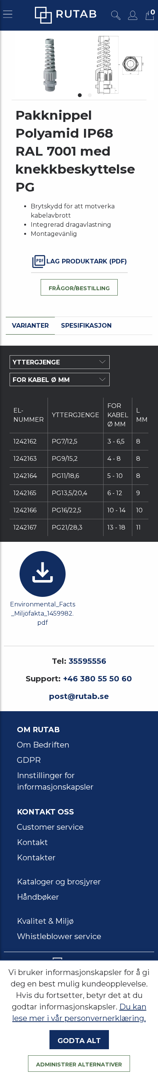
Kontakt (32, 842)
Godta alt (79, 1040)
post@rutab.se (79, 696)
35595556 (87, 661)
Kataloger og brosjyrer (59, 881)
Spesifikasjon (86, 325)
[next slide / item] (145, 65)
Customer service (50, 827)
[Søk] (115, 15)
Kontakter (36, 857)
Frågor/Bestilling (79, 287)
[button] (80, 95)
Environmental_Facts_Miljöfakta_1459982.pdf (42, 613)
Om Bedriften (43, 744)
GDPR (29, 760)
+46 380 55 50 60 (97, 678)
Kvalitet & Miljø (45, 921)
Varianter (30, 325)
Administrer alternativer (79, 1063)
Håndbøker (38, 897)
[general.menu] (7, 15)
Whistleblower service (59, 936)
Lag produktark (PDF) (86, 261)
